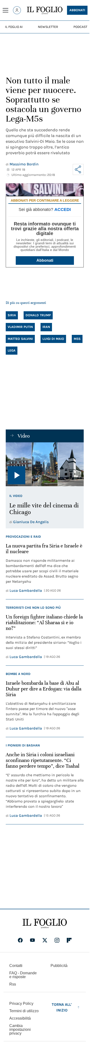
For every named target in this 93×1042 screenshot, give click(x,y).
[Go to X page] (44, 940)
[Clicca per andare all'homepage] (45, 923)
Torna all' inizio (62, 1007)
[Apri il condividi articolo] (78, 169)
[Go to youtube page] (32, 940)
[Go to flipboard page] (69, 940)
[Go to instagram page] (57, 940)
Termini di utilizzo (24, 1011)
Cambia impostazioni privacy (20, 1029)
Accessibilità (20, 1018)
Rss (12, 984)
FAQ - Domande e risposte (23, 975)
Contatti (15, 966)
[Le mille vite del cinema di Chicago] (45, 464)
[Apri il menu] (5, 10)
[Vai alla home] (44, 10)
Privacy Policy (21, 1003)
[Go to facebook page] (20, 940)
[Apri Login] (17, 10)
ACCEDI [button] (62, 209)
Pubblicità (59, 966)
